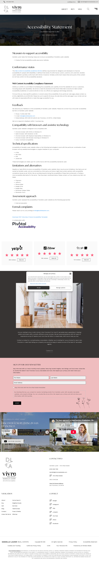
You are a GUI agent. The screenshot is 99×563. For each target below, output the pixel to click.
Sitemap (14, 514)
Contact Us (71, 2)
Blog (3, 508)
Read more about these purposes (38, 283)
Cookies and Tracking (14, 545)
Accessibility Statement (90, 542)
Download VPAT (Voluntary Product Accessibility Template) (29, 217)
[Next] (47, 432)
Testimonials (16, 508)
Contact (4, 511)
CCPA (48, 545)
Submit (17, 403)
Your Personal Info (61, 545)
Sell (80, 9)
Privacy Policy (73, 542)
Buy (73, 9)
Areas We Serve (6, 514)
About (64, 9)
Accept (38, 287)
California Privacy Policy (34, 545)
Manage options (60, 287)
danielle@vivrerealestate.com (58, 472)
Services (14, 505)
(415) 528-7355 (54, 469)
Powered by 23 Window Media (82, 545)
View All (21, 260)
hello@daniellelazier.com (27, 116)
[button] (70, 273)
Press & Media (16, 511)
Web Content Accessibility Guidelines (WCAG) (28, 71)
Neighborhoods (16, 503)
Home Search (16, 500)
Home (43, 35)
